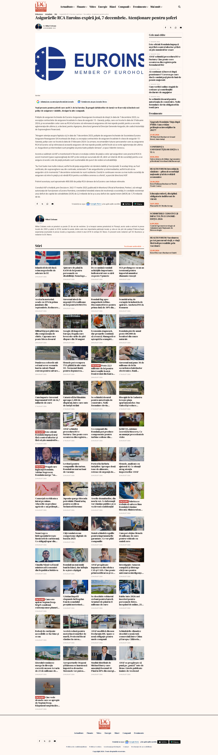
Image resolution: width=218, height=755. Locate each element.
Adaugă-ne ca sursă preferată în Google (57, 101)
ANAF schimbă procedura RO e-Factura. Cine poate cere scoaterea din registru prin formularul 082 (75, 433)
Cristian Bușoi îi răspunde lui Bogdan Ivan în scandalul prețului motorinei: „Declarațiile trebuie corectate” (73, 600)
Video (92, 6)
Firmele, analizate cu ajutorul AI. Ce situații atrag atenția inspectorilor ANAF (130, 467)
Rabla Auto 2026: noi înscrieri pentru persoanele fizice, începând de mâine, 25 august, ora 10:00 (130, 600)
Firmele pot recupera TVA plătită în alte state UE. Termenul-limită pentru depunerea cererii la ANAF (74, 366)
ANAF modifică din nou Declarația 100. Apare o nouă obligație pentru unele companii (102, 635)
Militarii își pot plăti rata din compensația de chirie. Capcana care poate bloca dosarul (47, 335)
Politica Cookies (95, 747)
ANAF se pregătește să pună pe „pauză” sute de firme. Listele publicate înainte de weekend (131, 666)
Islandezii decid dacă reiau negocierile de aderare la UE (45, 270)
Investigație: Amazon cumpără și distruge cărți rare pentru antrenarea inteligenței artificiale (130, 568)
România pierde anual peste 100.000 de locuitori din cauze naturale (130, 335)
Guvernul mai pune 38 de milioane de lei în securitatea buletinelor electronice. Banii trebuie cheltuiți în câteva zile (131, 366)
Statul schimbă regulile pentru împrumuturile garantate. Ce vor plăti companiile (102, 537)
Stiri (55, 14)
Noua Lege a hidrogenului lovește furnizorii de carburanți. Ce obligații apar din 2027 (47, 537)
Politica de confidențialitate (76, 747)
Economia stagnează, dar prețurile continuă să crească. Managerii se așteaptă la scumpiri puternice (103, 335)
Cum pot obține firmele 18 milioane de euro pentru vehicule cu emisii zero (131, 537)
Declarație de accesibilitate (141, 747)
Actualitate (66, 6)
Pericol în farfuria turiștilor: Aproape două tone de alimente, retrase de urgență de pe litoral (103, 467)
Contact (126, 747)
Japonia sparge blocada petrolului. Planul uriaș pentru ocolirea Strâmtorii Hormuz (75, 502)
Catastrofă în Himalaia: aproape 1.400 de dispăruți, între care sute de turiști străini (75, 401)
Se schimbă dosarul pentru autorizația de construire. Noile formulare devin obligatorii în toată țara (102, 401)
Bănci (113, 6)
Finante (81, 6)
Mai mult (155, 6)
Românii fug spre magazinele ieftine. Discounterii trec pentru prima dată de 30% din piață (103, 303)
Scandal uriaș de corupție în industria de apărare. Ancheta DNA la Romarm (131, 303)
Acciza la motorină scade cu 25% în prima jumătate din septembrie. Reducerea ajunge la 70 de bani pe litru (47, 303)
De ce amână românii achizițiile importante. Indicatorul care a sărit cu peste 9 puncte (102, 271)
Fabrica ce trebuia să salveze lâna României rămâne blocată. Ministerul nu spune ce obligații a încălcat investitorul (130, 505)
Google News (96, 203)
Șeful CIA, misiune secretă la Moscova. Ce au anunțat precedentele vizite (131, 433)
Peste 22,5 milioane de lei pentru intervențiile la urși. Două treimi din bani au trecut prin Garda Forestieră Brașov (102, 369)
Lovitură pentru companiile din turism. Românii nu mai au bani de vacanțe (74, 467)
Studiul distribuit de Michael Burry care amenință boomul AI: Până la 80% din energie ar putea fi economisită (103, 666)
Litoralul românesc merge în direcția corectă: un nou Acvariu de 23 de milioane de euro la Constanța (47, 666)
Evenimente (139, 6)
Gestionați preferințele (112, 747)
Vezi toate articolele (132, 246)
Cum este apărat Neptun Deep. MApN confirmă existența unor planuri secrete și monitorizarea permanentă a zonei (47, 603)
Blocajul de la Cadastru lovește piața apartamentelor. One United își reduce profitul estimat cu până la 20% (131, 401)
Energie (102, 6)
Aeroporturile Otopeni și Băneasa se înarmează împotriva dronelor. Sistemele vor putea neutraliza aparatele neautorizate (75, 666)
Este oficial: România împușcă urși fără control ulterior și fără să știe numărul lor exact (46, 436)
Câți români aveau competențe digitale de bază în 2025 (75, 536)
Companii (123, 6)
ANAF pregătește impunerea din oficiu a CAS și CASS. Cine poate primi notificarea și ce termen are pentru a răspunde (103, 568)
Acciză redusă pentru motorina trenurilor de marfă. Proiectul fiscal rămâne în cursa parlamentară (74, 635)
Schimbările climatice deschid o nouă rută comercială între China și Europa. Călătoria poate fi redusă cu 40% (130, 635)
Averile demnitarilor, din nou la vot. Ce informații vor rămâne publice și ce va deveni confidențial (103, 502)
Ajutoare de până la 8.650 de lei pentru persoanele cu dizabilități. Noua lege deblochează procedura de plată (75, 271)
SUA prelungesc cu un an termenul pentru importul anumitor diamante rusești (131, 271)
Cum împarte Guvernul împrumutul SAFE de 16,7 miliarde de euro (47, 400)
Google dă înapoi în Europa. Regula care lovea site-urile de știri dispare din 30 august (74, 335)
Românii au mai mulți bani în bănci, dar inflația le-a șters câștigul (75, 567)
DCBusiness (39, 14)
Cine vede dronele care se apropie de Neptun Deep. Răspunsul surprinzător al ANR (47, 701)
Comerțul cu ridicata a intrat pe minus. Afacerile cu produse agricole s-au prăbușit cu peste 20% (46, 502)
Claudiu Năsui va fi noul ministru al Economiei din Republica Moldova (46, 567)
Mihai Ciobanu (51, 26)
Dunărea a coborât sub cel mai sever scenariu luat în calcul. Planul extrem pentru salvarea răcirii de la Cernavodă (47, 366)
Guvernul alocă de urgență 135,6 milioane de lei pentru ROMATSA (75, 302)
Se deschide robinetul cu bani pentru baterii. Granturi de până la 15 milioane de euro (102, 600)
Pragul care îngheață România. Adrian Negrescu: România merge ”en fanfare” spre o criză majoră (46, 470)
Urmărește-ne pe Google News (94, 101)
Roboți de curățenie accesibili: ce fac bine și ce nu (47, 634)
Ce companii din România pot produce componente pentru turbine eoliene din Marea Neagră (102, 433)
